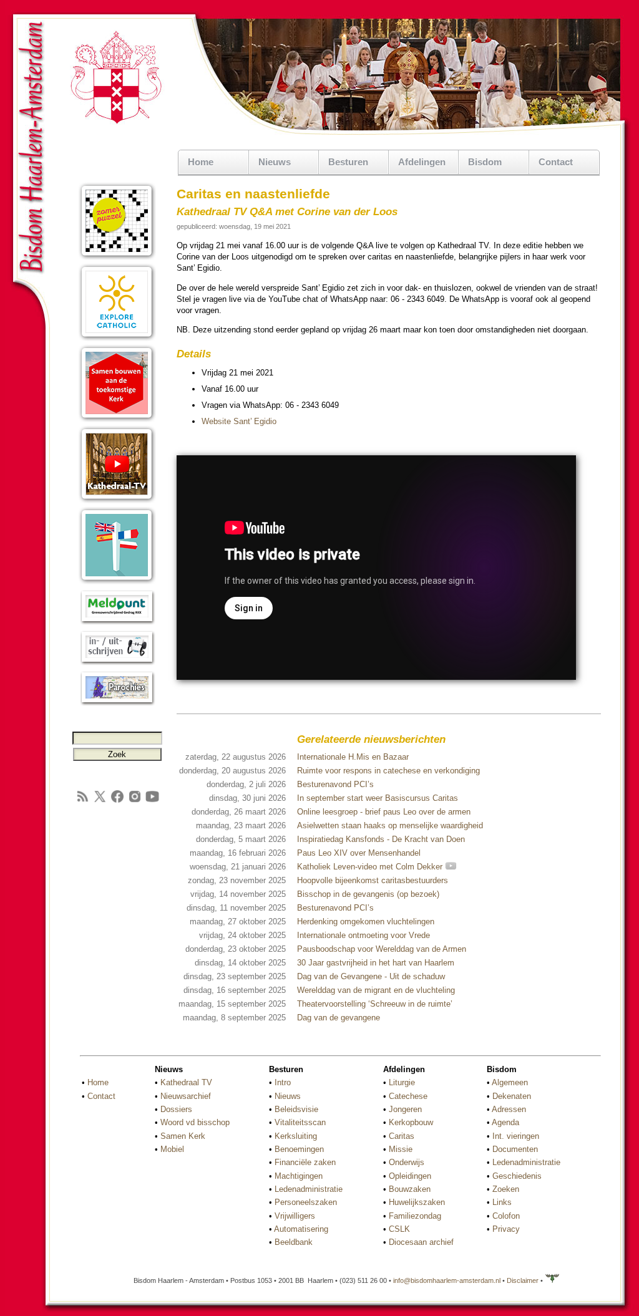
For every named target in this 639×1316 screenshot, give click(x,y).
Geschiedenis (517, 1176)
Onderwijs (406, 1162)
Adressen (509, 1109)
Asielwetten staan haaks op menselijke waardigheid (390, 825)
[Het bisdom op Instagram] (134, 801)
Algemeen (510, 1082)
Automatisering (301, 1229)
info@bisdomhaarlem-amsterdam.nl (446, 1280)
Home (200, 162)
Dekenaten (511, 1096)
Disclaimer (523, 1280)
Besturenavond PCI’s (335, 784)
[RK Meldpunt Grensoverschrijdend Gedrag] (117, 622)
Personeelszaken (306, 1202)
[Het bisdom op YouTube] (152, 801)
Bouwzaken (410, 1189)
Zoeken (505, 1189)
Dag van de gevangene (338, 1017)
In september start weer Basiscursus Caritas (377, 798)
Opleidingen (410, 1176)
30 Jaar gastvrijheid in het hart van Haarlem (375, 962)
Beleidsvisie (296, 1109)
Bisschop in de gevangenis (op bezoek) (368, 894)
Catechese (408, 1096)
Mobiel (172, 1149)
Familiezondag (415, 1216)
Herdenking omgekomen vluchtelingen (365, 921)
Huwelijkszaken (417, 1202)
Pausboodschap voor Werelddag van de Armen (381, 949)
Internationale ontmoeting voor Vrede (363, 935)
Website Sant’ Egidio (239, 421)
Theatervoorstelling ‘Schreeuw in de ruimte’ (374, 1004)
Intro (283, 1082)
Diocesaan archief (421, 1242)
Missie (400, 1149)
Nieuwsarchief (185, 1096)
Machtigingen (299, 1176)
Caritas (401, 1136)
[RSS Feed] (82, 801)
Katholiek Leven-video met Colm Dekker (371, 866)
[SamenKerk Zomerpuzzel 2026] (117, 257)
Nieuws (288, 1096)
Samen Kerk (182, 1136)
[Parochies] (117, 703)
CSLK (399, 1229)
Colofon (506, 1216)
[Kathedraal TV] (117, 500)
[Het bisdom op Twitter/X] (99, 801)
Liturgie (402, 1082)
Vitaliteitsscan (300, 1122)
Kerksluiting (296, 1136)
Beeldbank (294, 1242)
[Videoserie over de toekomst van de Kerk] (117, 419)
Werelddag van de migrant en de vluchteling (376, 990)
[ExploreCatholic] (117, 338)
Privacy (506, 1229)
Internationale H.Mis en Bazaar (353, 757)
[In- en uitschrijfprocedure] (117, 662)
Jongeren (405, 1109)
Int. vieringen (515, 1136)
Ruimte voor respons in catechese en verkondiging (388, 770)
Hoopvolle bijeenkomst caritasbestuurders (372, 880)
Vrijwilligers (295, 1216)
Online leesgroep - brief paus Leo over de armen (384, 811)
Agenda (505, 1122)
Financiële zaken (305, 1162)
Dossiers (176, 1109)
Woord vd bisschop (195, 1122)
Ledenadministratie (309, 1189)
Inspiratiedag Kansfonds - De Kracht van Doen (381, 839)
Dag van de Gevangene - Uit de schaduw (371, 976)
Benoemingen (299, 1149)
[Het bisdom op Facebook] (117, 801)
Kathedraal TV (186, 1082)
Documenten (515, 1149)
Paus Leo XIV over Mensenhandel (359, 853)
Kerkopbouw (411, 1122)
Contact (556, 162)
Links (502, 1202)
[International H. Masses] (117, 581)
